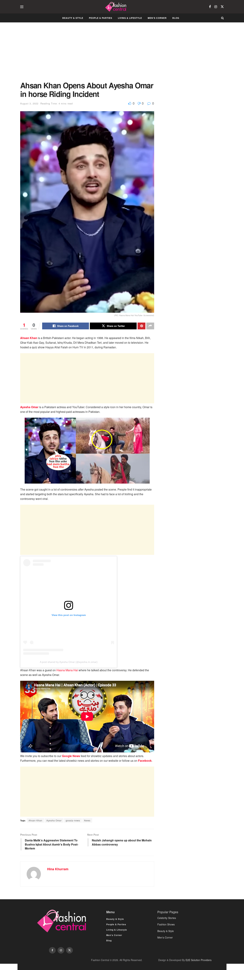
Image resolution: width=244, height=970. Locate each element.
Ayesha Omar (29, 407)
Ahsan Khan (28, 338)
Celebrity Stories (166, 918)
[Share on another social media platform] (150, 326)
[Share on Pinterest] (141, 326)
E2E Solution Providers (198, 960)
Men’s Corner (157, 18)
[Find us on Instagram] (215, 7)
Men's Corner (165, 937)
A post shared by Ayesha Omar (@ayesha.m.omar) (69, 662)
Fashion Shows (166, 924)
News (87, 820)
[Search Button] (222, 17)
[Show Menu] (21, 7)
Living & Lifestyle (130, 18)
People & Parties (100, 18)
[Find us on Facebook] (210, 7)
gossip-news (73, 820)
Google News (71, 756)
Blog (175, 18)
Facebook (145, 760)
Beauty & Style (72, 18)
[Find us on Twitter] (222, 7)
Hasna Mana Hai (67, 670)
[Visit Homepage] (116, 7)
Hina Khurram (57, 869)
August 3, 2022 (29, 103)
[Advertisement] (87, 54)
